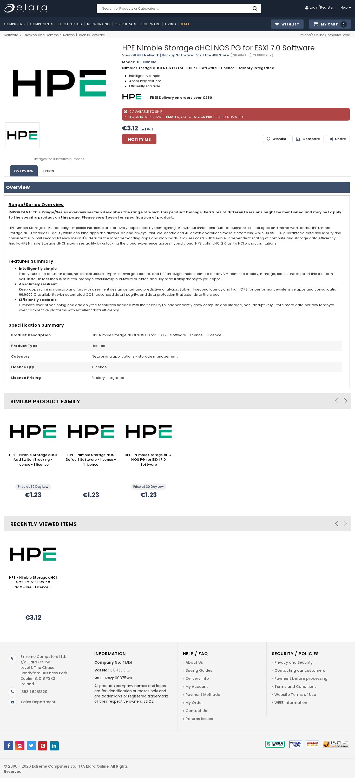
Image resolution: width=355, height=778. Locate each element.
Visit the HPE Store (212, 55)
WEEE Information (290, 702)
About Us (194, 662)
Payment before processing (300, 678)
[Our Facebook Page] (8, 745)
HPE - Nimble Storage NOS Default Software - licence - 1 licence (91, 460)
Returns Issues (199, 718)
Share (340, 138)
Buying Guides (199, 670)
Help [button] (345, 7)
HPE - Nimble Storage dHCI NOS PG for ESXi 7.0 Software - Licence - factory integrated (33, 582)
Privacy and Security (293, 662)
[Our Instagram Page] (19, 745)
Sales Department (38, 701)
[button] (330, 24)
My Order (194, 702)
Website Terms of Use (295, 694)
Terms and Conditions (295, 686)
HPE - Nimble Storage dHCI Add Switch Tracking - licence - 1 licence (33, 460)
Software (11, 35)
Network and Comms (42, 35)
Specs (48, 171)
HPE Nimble (145, 62)
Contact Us (196, 710)
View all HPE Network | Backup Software (157, 55)
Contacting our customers (299, 670)
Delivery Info (197, 678)
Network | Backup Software (84, 35)
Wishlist (279, 138)
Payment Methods (203, 694)
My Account (197, 686)
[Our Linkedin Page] (54, 745)
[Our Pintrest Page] (42, 745)
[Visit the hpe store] (132, 97)
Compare (311, 138)
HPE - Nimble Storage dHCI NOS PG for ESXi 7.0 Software (149, 460)
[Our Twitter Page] (31, 745)
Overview (24, 171)
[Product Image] (33, 431)
